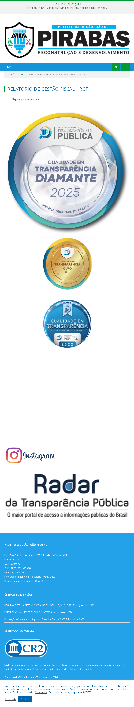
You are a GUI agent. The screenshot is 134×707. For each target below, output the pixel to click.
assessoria (86, 664)
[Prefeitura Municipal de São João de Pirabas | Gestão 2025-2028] (67, 39)
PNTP (19, 677)
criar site (25, 664)
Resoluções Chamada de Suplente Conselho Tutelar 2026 (34, 619)
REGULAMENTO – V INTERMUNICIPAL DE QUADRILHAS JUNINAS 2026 (39, 605)
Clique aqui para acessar (25, 99)
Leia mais (41, 692)
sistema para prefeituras (47, 664)
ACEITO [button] (25, 699)
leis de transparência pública (60, 669)
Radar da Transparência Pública (43, 677)
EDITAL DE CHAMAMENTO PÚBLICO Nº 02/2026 (66, 8)
